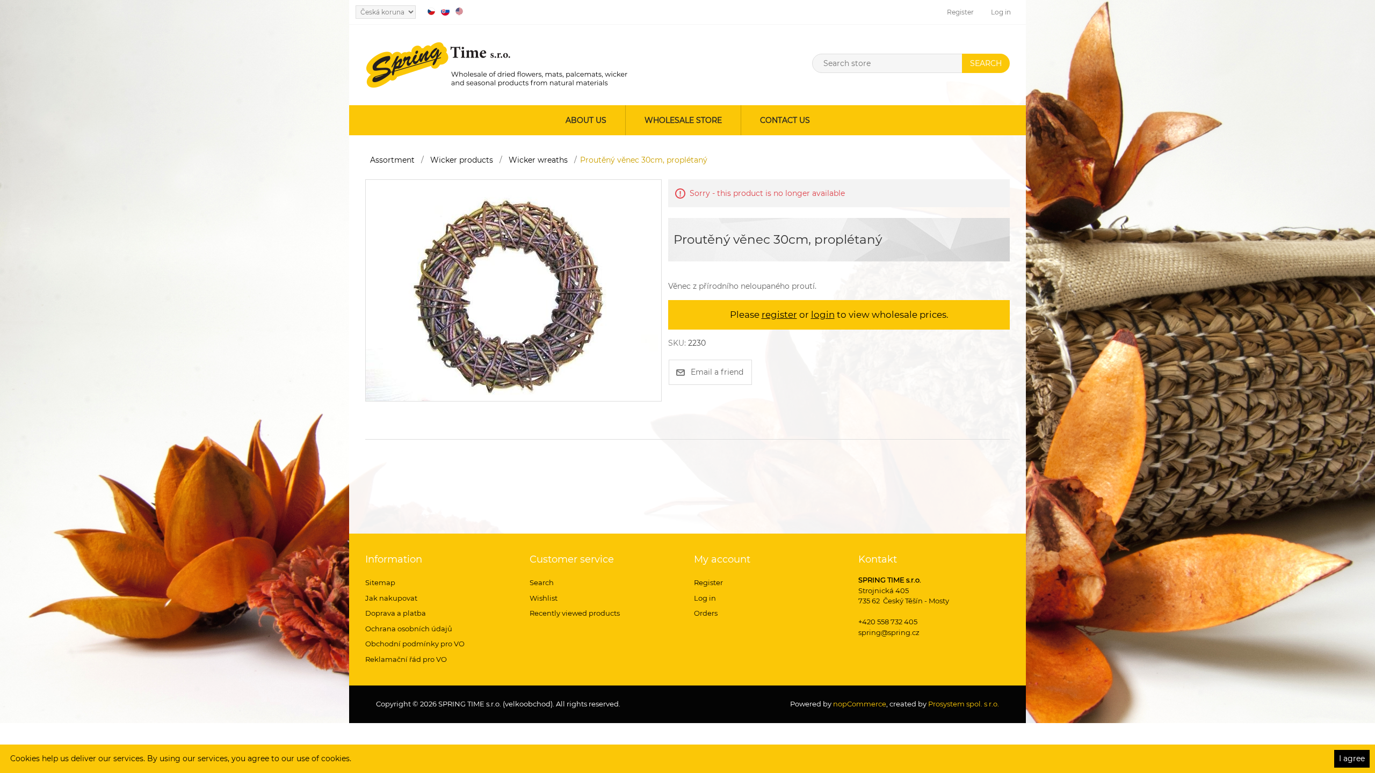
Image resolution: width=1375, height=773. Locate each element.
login (823, 314)
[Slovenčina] (445, 11)
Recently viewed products (575, 613)
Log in (1001, 12)
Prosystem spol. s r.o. (963, 703)
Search (542, 582)
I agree (1352, 758)
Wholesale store (683, 120)
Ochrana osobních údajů (408, 628)
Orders (706, 613)
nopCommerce (858, 703)
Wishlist (544, 598)
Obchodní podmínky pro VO (415, 643)
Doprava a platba (395, 613)
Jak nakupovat (391, 598)
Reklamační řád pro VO (406, 659)
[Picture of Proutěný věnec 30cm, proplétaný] (513, 290)
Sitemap (380, 582)
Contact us (785, 120)
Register (960, 12)
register (779, 314)
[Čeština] (431, 11)
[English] (459, 11)
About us (586, 120)
